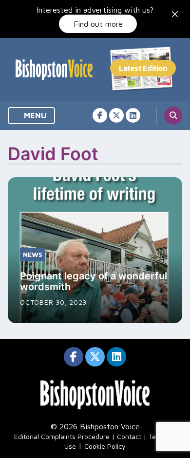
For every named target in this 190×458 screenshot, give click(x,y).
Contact (129, 436)
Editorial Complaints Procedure (62, 436)
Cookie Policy (105, 446)
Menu (34, 115)
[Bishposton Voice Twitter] (116, 115)
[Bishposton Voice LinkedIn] (133, 115)
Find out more (98, 23)
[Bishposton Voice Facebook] (100, 115)
